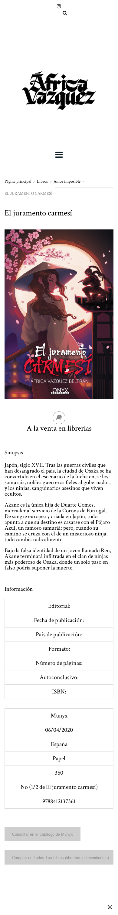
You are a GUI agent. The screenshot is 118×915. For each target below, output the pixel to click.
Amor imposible (67, 181)
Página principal (18, 181)
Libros (42, 181)
